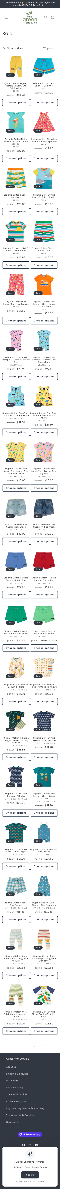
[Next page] (50, 1045)
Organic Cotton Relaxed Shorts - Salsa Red (44, 579)
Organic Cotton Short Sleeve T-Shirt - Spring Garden (44, 796)
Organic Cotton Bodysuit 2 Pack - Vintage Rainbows (44, 685)
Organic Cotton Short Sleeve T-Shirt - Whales (44, 739)
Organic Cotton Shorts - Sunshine (16, 196)
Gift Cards (12, 1080)
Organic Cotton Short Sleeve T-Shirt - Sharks (44, 196)
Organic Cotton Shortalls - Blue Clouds (44, 850)
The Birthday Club (16, 1094)
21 (42, 1045)
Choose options (16, 102)
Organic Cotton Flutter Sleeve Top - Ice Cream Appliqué (16, 141)
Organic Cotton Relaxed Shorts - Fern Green (44, 632)
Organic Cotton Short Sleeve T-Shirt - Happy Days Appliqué (43, 304)
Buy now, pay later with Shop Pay (25, 1108)
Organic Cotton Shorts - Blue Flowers (16, 904)
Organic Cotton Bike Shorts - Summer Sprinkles (16, 302)
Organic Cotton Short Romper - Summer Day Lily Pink (16, 359)
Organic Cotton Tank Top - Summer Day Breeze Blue (16, 414)
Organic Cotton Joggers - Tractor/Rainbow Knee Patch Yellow (16, 85)
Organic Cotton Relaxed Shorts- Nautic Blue (16, 579)
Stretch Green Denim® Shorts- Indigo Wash (44, 525)
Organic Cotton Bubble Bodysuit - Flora (16, 685)
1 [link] (9, 1045)
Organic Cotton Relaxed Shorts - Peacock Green (16, 632)
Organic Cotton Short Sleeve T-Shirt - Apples (16, 850)
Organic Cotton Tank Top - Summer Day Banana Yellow (44, 415)
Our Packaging (14, 1087)
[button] (6, 17)
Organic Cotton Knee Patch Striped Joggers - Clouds (16, 958)
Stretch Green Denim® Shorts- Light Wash (16, 525)
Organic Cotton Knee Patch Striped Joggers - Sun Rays (44, 958)
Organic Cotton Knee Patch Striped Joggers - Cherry (16, 1014)
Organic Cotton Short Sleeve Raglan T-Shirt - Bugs (44, 1014)
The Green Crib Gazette (20, 1115)
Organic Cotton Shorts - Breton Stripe (44, 249)
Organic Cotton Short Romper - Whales (16, 795)
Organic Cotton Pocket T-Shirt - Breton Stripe (16, 249)
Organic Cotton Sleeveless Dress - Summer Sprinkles (44, 140)
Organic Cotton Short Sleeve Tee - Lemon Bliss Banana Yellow (16, 471)
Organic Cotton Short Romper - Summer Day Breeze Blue (44, 359)
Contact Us (12, 1122)
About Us (11, 1066)
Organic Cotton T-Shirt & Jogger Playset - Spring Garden (16, 740)
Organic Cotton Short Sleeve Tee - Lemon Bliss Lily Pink (43, 471)
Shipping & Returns (17, 1073)
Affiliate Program (16, 1101)
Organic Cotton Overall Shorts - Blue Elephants (44, 904)
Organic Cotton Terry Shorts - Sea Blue (44, 84)
